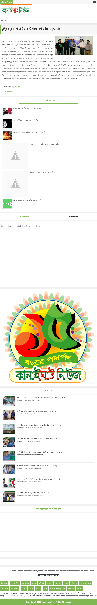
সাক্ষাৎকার (79, 588)
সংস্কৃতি (49, 583)
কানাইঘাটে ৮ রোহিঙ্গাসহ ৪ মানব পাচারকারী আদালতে (33, 492)
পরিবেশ (24, 588)
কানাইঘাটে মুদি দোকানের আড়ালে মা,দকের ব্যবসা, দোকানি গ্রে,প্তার (38, 411)
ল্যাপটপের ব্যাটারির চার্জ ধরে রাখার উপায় (27, 108)
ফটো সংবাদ (4, 588)
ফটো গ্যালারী (14, 588)
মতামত (34, 583)
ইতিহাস (38, 588)
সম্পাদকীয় (71, 588)
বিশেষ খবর (4, 583)
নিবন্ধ (45, 588)
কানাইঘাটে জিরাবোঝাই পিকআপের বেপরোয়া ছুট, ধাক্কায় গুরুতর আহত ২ (39, 452)
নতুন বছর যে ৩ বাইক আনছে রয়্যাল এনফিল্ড (45, 144)
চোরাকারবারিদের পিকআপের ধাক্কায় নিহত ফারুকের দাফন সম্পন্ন (37, 465)
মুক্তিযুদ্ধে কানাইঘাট (85, 583)
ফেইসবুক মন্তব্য (73, 216)
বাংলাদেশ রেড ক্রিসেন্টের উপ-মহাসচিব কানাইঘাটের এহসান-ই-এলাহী (38, 479)
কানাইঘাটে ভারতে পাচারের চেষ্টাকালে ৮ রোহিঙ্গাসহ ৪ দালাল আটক (37, 438)
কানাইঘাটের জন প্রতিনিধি (57, 588)
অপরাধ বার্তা (25, 583)
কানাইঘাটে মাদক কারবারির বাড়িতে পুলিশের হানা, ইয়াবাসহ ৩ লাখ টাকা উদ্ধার (40, 425)
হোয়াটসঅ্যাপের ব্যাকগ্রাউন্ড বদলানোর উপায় (28, 200)
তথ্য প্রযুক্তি (16, 86)
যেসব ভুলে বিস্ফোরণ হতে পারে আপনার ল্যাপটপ (29, 132)
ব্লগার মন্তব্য (25, 216)
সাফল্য (66, 583)
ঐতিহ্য (31, 588)
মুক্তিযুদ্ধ (74, 583)
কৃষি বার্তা (41, 583)
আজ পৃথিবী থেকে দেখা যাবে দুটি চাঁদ (25, 120)
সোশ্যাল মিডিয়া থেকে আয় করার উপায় (42, 172)
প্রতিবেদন (58, 583)
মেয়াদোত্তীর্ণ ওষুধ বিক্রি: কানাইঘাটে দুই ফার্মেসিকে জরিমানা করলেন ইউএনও (41, 397)
